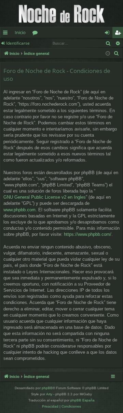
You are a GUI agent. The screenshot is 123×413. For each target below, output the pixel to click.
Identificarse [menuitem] (108, 33)
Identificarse (18, 43)
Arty (49, 394)
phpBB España (82, 400)
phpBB (47, 388)
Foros (36, 33)
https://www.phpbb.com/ (87, 234)
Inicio (20, 32)
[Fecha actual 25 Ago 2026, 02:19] (108, 54)
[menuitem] (116, 53)
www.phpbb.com (19, 209)
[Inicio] (61, 13)
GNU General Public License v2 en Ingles (44, 197)
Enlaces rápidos (7, 33)
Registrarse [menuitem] (119, 33)
